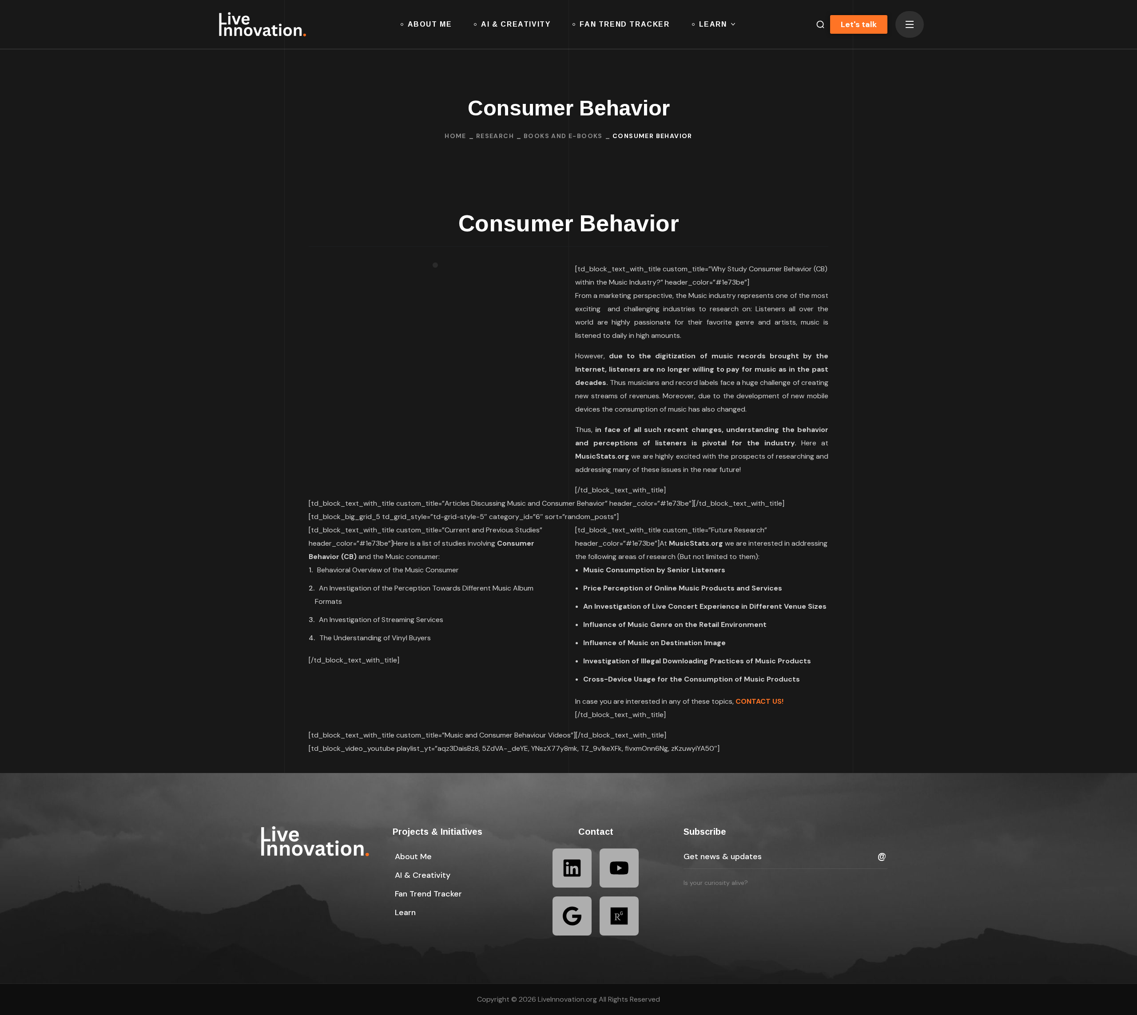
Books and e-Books (563, 136)
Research (495, 136)
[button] (817, 24)
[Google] (572, 916)
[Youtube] (619, 868)
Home (455, 136)
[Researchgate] (619, 916)
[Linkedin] (572, 868)
